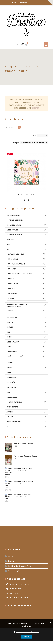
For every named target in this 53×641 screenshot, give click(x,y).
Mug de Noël (13, 288)
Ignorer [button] (35, 108)
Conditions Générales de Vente (19, 566)
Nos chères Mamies (13, 215)
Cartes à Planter (13, 342)
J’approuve (26, 637)
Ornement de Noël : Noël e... (24, 481)
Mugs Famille (13, 259)
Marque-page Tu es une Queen (25, 456)
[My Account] (17, 44)
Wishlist (10, 556)
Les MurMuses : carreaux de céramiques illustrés (17, 305)
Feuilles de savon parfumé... (24, 444)
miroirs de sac (12, 317)
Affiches (10, 322)
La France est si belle (16, 254)
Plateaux (10, 367)
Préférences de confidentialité (27, 632)
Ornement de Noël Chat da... (24, 468)
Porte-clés (11, 382)
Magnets (10, 372)
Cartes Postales (12, 230)
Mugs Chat (12, 279)
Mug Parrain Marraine (16, 264)
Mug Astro (12, 269)
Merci (10, 346)
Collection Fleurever (15, 235)
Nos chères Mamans (14, 225)
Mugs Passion (13, 284)
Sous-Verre (11, 240)
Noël (8, 392)
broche (11, 311)
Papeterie (10, 417)
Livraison (11, 561)
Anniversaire (12, 351)
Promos (9, 337)
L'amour (11, 298)
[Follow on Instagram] (45, 2)
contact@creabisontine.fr (19, 597)
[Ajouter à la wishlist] (37, 200)
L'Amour (10, 362)
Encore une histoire (14, 422)
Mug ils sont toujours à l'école (20, 274)
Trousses (10, 327)
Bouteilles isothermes (15, 220)
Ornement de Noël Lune (22, 495)
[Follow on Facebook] (35, 2)
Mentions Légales (14, 571)
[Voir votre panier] (26, 44)
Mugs (9, 250)
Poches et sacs (12, 377)
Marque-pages (12, 387)
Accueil (8, 67)
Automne (10, 412)
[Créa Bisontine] (26, 23)
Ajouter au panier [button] (22, 200)
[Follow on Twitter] (40, 2)
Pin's (8, 332)
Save (10, 154)
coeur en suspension (14, 402)
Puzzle (9, 427)
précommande (12, 397)
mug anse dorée (12, 407)
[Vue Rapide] (33, 200)
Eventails (10, 245)
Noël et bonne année (15, 356)
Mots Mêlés (12, 293)
